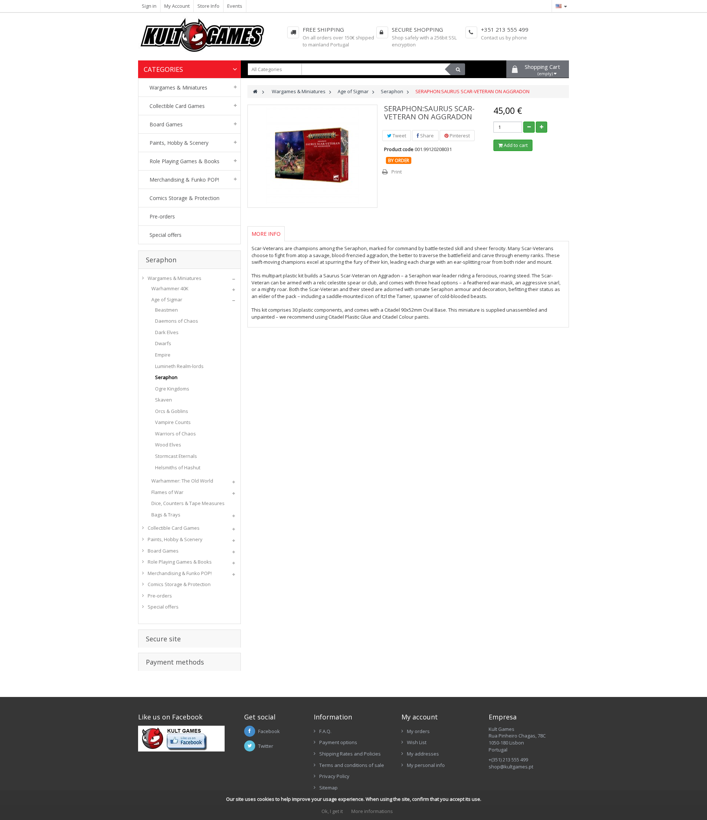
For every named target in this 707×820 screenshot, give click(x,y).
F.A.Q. (325, 731)
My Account (177, 6)
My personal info (426, 765)
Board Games (163, 550)
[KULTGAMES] (207, 38)
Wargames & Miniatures (174, 278)
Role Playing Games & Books (180, 561)
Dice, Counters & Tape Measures (188, 503)
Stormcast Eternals (176, 456)
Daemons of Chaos (176, 321)
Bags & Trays (165, 514)
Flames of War (167, 492)
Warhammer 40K (170, 288)
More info (266, 233)
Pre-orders (160, 595)
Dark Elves (167, 332)
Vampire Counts (173, 422)
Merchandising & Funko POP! (180, 573)
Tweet (398, 135)
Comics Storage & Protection (179, 584)
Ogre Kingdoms (172, 388)
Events (234, 6)
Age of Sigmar (166, 299)
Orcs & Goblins (171, 411)
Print (396, 171)
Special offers (163, 606)
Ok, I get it (332, 811)
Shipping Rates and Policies (350, 753)
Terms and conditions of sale (351, 765)
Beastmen (166, 309)
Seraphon (166, 377)
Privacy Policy (334, 776)
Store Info (208, 6)
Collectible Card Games (174, 528)
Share (426, 135)
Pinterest (459, 135)
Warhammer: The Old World (182, 480)
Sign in (149, 6)
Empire (162, 354)
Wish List (416, 742)
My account (419, 716)
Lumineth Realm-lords (179, 366)
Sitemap (328, 787)
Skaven (163, 399)
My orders (418, 731)
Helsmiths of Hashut (177, 467)
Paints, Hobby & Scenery (175, 539)
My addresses (423, 753)
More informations (372, 811)
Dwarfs (163, 343)
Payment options (338, 742)
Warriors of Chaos (175, 433)
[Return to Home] (255, 91)
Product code (399, 149)
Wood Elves (168, 444)
